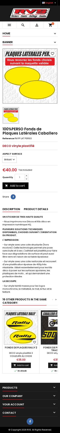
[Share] (13, 196)
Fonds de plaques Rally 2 (21, 347)
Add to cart (15, 186)
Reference (8, 138)
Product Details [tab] (36, 209)
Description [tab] (11, 209)
